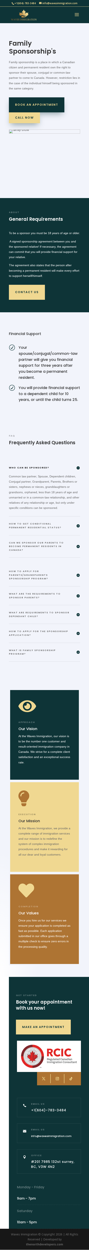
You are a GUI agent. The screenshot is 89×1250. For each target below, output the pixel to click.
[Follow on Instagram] (57, 1078)
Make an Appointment (43, 1027)
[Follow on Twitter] (43, 1078)
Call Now (24, 117)
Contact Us (27, 292)
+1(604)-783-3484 (25, 3)
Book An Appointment (36, 105)
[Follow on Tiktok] (71, 1078)
